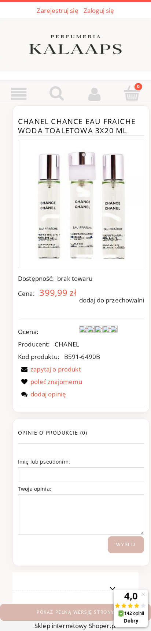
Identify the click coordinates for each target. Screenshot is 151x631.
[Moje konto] (94, 94)
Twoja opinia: (34, 488)
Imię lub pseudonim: (44, 461)
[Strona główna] (75, 43)
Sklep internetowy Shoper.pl (75, 625)
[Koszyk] (132, 93)
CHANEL (67, 344)
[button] (19, 94)
